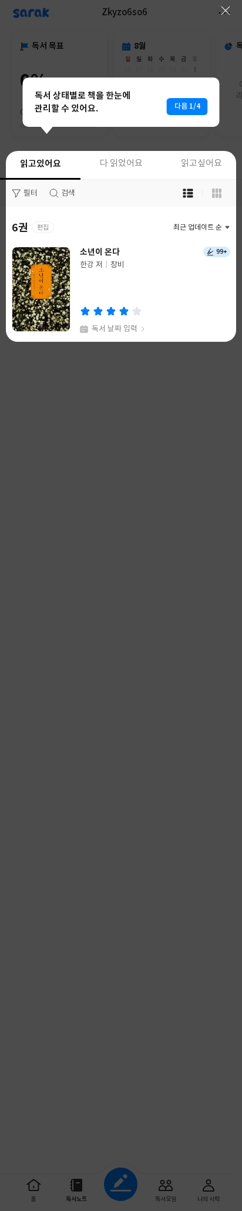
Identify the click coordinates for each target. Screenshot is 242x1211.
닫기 (225, 10)
